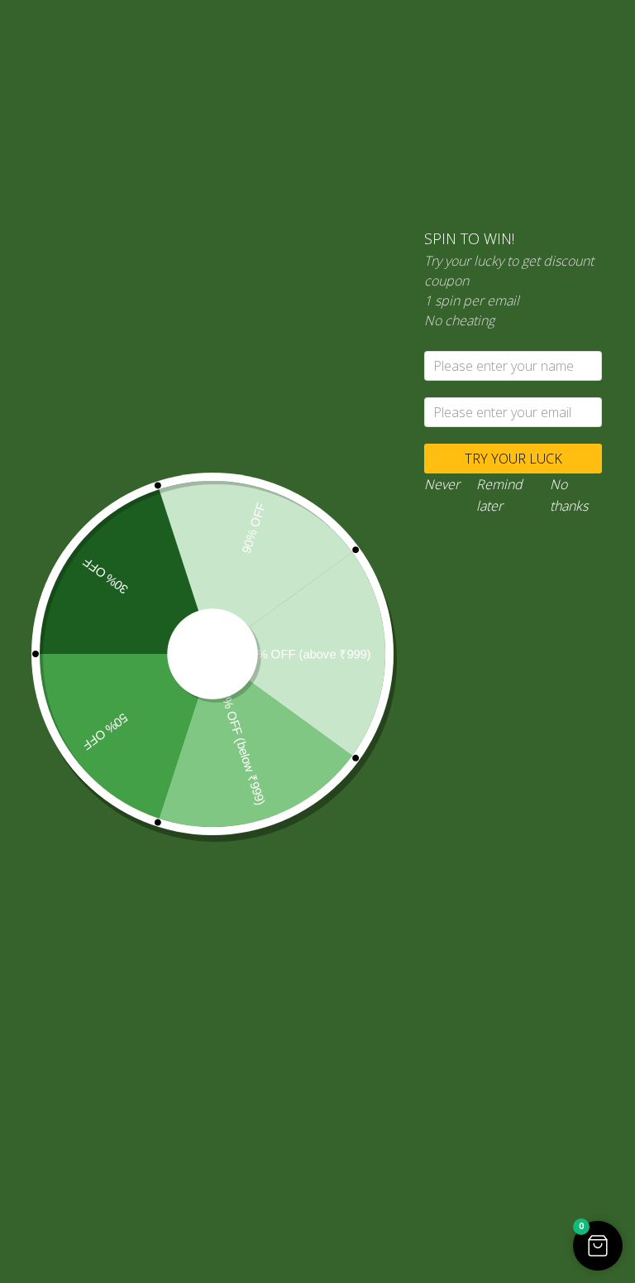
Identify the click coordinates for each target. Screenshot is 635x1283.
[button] (598, 1246)
